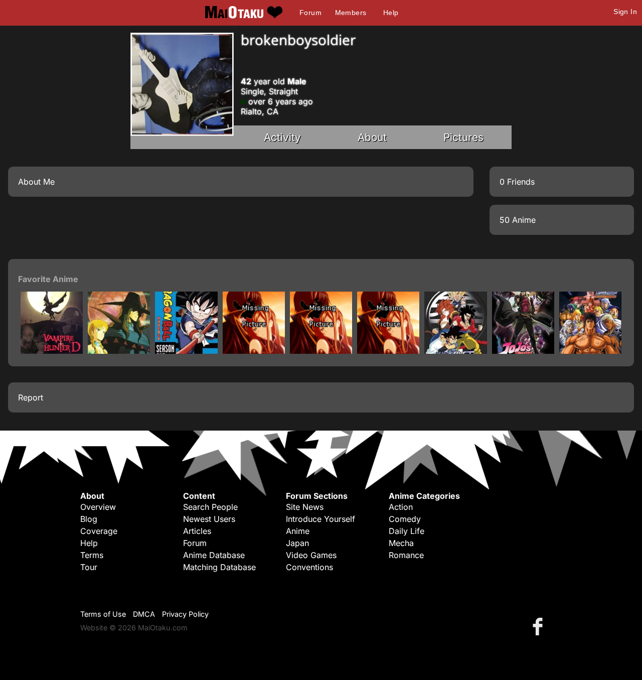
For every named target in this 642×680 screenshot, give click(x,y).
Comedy (405, 519)
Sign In (625, 12)
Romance (406, 555)
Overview (98, 507)
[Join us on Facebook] (540, 626)
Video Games (311, 555)
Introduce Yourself (320, 519)
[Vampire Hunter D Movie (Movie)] (119, 351)
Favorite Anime (48, 279)
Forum (310, 13)
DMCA (144, 614)
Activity (282, 137)
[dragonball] (186, 351)
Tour (88, 567)
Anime (297, 531)
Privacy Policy (185, 614)
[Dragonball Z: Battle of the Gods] (388, 351)
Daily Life (406, 531)
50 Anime (518, 220)
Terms (91, 555)
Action (401, 507)
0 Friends (517, 182)
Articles (197, 531)
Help (391, 13)
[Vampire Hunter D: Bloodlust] (52, 351)
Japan (297, 543)
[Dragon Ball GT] (455, 351)
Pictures (463, 137)
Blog (88, 519)
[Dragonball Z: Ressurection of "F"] (254, 351)
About (372, 137)
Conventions (309, 567)
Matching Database (219, 567)
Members (351, 13)
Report (30, 397)
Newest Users (209, 519)
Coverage (98, 531)
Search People (210, 507)
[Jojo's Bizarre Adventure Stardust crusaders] (523, 351)
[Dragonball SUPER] (321, 351)
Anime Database (214, 555)
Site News (305, 507)
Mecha (401, 543)
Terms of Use (103, 614)
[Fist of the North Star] (590, 351)
